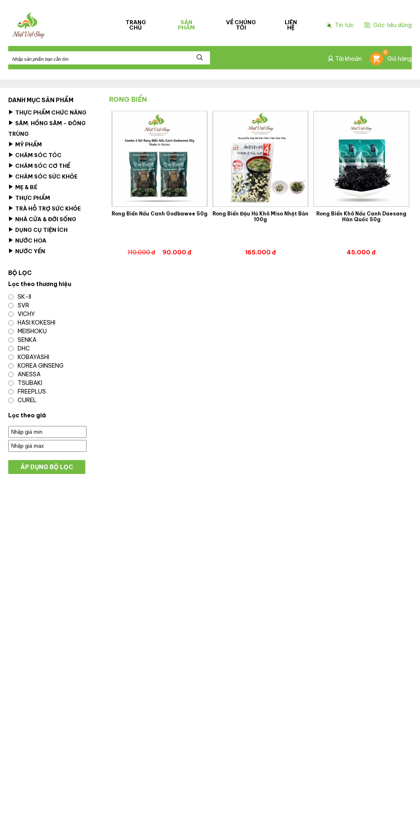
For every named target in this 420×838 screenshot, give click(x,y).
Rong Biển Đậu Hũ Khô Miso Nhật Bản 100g (260, 216)
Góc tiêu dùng (392, 25)
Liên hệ (291, 25)
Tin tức (344, 25)
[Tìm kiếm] (200, 57)
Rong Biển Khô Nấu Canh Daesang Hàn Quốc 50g (361, 216)
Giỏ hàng (398, 57)
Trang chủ (136, 25)
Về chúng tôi (241, 25)
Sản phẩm (186, 25)
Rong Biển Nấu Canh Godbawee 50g (160, 214)
